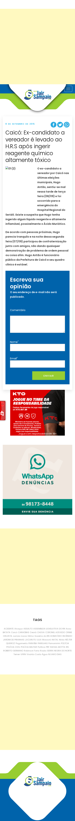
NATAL (55, 639)
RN (67, 647)
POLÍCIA (65, 643)
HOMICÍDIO (56, 636)
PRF (48, 647)
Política (41, 647)
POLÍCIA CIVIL (13, 647)
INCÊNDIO (67, 636)
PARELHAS (43, 643)
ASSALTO (28, 628)
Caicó (14, 632)
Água (45, 654)
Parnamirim (54, 643)
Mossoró (46, 639)
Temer (16, 654)
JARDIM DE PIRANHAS (13, 639)
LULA (39, 639)
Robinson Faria (31, 650)
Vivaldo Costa (34, 654)
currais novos (20, 636)
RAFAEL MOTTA (57, 647)
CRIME (69, 632)
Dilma (31, 636)
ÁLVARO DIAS (55, 654)
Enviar (49, 376)
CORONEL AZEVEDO (55, 632)
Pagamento (22, 643)
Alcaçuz (18, 628)
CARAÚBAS (23, 632)
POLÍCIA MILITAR (29, 647)
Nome (14, 342)
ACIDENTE (9, 628)
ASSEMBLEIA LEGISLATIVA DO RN (49, 628)
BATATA (6, 632)
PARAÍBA (32, 643)
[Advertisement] (37, 46)
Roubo (43, 650)
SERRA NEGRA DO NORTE (59, 650)
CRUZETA (7, 636)
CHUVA (41, 632)
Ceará (33, 632)
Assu (68, 628)
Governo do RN (42, 636)
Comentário (17, 310)
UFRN (23, 654)
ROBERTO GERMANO (13, 650)
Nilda (61, 639)
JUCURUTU (30, 639)
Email (14, 358)
